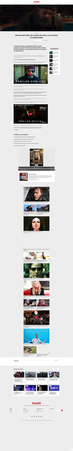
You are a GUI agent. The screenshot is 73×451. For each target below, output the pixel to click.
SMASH (11, 408)
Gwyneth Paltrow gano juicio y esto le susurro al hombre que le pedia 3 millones (26, 143)
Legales (24, 408)
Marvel (17, 129)
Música (40, 3)
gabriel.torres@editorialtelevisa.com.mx (34, 179)
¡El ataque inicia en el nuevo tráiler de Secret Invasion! (26, 59)
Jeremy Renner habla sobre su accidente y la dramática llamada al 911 (24, 136)
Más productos (56, 360)
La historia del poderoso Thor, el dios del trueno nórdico (22, 141)
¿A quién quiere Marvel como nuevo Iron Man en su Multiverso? (23, 139)
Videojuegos (36, 3)
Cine (27, 3)
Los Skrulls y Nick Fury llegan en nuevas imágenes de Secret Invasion (31, 127)
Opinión (45, 3)
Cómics (30, 3)
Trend (42, 3)
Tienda (48, 3)
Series (32, 3)
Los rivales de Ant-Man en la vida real (19, 145)
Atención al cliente (39, 408)
